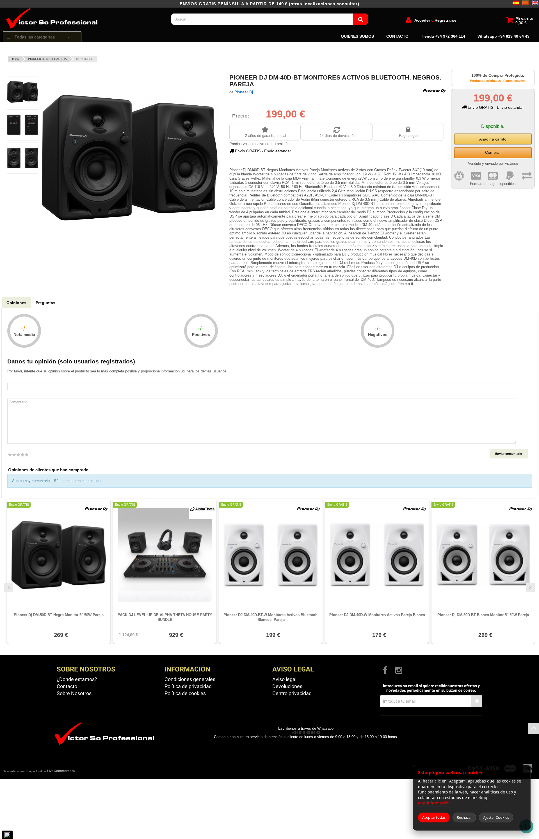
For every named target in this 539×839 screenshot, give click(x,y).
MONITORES (84, 58)
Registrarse (445, 20)
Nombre (269, 379)
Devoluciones (287, 686)
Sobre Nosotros (74, 693)
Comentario (269, 395)
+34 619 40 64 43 (306, 733)
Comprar (493, 152)
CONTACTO (397, 36)
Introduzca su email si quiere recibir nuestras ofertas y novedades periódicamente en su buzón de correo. (431, 688)
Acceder (422, 20)
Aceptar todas (434, 817)
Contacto (67, 686)
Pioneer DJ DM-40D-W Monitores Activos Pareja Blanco (377, 615)
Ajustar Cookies (496, 817)
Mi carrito (524, 18)
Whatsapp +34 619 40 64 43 (503, 36)
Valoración (18, 449)
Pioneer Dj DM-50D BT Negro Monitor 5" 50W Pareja (59, 615)
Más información (434, 803)
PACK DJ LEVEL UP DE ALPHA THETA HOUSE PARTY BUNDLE (165, 617)
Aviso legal (284, 679)
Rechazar (464, 817)
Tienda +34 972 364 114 (443, 36)
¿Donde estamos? (77, 679)
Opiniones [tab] (16, 302)
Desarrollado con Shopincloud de (39, 771)
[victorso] (53, 10)
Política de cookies (185, 693)
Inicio (15, 58)
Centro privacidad (292, 693)
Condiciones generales (190, 679)
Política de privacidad (188, 686)
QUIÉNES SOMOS (357, 36)
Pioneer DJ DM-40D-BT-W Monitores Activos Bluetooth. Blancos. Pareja (271, 617)
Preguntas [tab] (45, 302)
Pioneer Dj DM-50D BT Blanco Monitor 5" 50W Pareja (483, 615)
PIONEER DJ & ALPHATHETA (47, 58)
